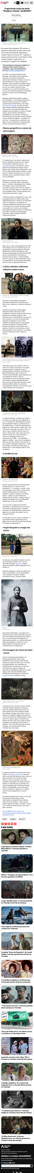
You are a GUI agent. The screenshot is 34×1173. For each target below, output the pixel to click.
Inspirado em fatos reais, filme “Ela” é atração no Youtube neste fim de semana (16, 1058)
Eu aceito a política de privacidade (11, 1168)
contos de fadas (8, 675)
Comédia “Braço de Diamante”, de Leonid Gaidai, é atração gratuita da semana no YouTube (16, 954)
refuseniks (6, 166)
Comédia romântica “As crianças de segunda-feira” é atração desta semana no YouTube (16, 1085)
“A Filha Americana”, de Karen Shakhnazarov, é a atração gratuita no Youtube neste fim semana (15, 1138)
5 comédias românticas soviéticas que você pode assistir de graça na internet (16, 981)
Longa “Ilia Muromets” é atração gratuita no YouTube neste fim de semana (16, 902)
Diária (13, 1163)
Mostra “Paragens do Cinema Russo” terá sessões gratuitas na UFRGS (17, 876)
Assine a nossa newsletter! (16, 1155)
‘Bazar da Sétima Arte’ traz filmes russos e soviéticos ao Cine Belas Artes (16, 1032)
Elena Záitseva (16, 15)
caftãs (4, 306)
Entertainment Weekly (9, 105)
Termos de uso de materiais (9, 1153)
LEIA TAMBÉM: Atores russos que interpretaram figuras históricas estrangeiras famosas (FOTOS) (17, 813)
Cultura (14, 20)
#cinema (12, 819)
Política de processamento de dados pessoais (14, 1151)
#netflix (22, 819)
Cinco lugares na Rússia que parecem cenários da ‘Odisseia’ (15, 928)
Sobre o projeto (5, 1149)
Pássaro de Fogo (15, 774)
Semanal (6, 1163)
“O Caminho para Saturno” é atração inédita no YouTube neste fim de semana (16, 1112)
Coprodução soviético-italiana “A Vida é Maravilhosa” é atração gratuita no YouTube (16, 849)
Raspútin (18, 563)
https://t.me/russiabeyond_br (15, 70)
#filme (4, 819)
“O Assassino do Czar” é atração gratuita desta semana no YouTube (16, 1007)
